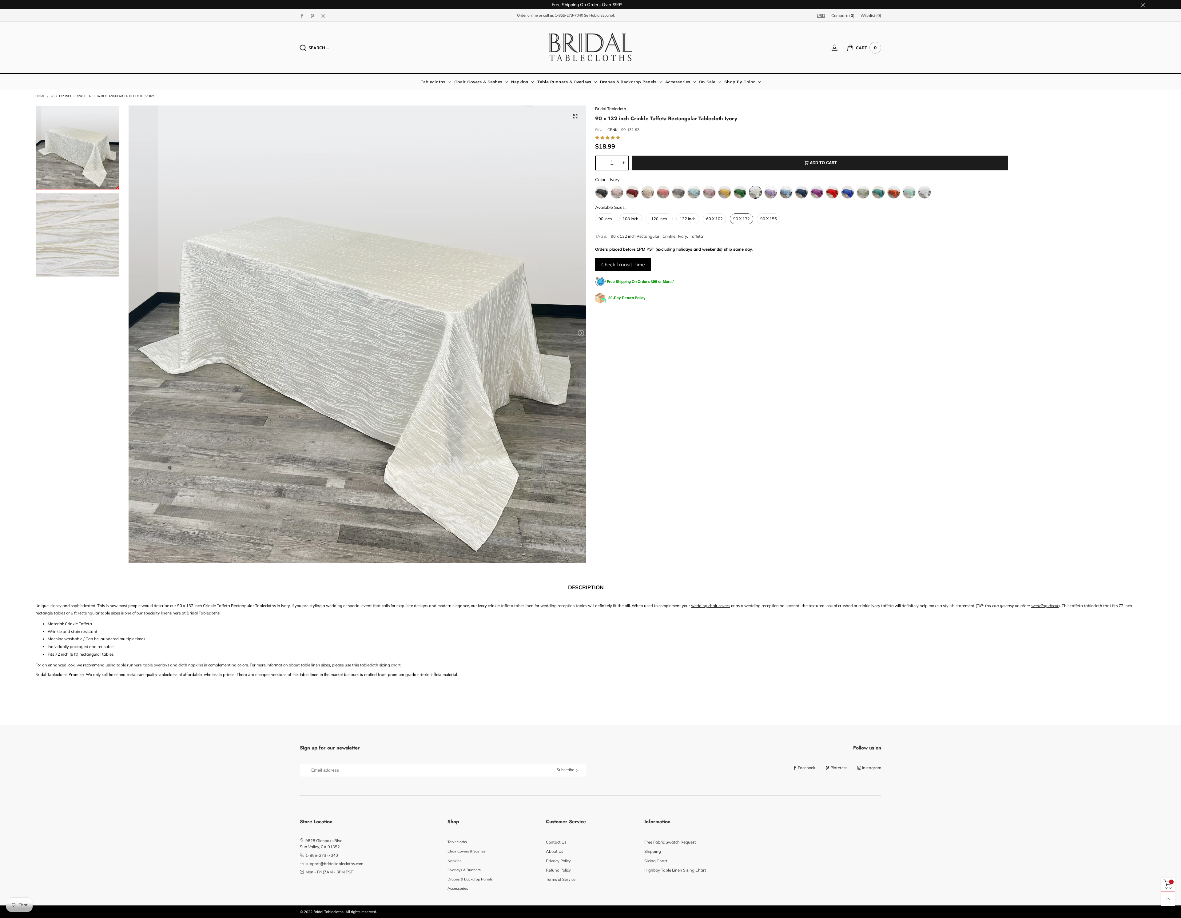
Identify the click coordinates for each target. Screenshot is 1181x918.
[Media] (575, 116)
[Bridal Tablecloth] (590, 47)
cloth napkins (190, 664)
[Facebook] (302, 15)
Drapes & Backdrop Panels (470, 879)
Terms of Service (560, 879)
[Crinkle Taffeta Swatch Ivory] (77, 235)
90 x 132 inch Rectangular (635, 236)
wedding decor (1045, 605)
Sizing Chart (655, 860)
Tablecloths (457, 842)
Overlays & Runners (464, 870)
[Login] (839, 48)
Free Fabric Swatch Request (670, 842)
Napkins (454, 860)
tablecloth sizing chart (380, 664)
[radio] (601, 192)
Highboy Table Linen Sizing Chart (675, 870)
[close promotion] (1142, 4)
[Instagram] (323, 15)
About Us (554, 851)
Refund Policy (558, 870)
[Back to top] (1168, 899)
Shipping (652, 851)
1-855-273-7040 (569, 15)
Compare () (842, 15)
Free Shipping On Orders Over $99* (587, 4)
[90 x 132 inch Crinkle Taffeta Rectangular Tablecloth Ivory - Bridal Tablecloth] (357, 334)
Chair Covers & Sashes (466, 851)
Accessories (457, 888)
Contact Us (556, 842)
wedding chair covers (710, 605)
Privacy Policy (558, 860)
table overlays (156, 664)
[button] (133, 333)
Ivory (682, 236)
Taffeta (696, 236)
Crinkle (668, 236)
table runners (129, 664)
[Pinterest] (312, 15)
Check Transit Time (623, 264)
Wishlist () (871, 15)
